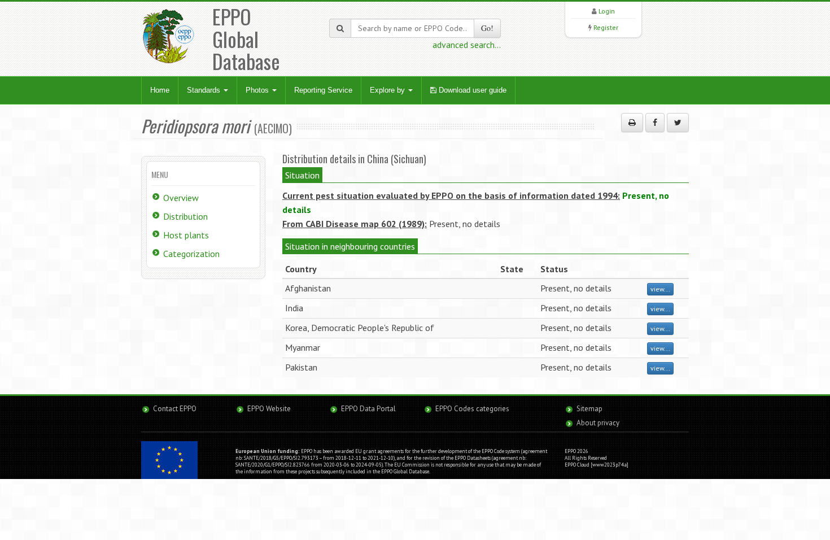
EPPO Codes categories (472, 408)
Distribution (185, 216)
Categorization (191, 253)
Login (607, 11)
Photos (258, 90)
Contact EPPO (174, 408)
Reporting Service (323, 90)
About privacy (597, 423)
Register (605, 27)
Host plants (186, 235)
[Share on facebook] (655, 122)
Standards (204, 90)
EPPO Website (269, 408)
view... (660, 289)
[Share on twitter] (678, 122)
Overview (181, 197)
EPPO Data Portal (368, 408)
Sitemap (589, 408)
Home (159, 90)
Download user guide (471, 90)
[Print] (632, 122)
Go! (487, 28)
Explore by (388, 90)
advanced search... (467, 44)
